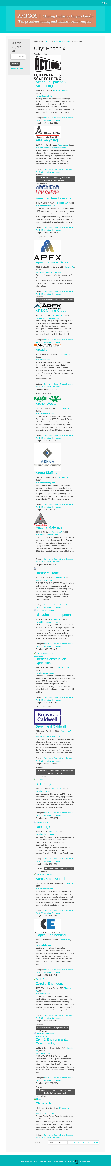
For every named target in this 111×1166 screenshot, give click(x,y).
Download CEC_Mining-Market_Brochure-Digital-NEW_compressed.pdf (56, 1091)
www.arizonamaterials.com (47, 535)
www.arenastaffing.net (45, 483)
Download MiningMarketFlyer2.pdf (59, 868)
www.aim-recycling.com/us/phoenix (51, 147)
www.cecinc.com (43, 1053)
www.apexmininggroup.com (47, 318)
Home (48, 41)
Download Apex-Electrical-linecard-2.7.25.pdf (55, 300)
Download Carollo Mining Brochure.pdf (53, 1028)
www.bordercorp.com (45, 673)
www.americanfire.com (45, 206)
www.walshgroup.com (45, 414)
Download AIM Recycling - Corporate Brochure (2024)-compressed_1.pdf (56, 179)
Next (89, 1142)
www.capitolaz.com (44, 945)
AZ (66, 145)
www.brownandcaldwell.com (48, 736)
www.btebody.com (43, 791)
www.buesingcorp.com (45, 834)
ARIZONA (65, 90)
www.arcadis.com (43, 360)
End (96, 1142)
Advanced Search (18, 68)
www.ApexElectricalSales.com (48, 272)
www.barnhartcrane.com (46, 580)
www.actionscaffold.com (46, 96)
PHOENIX (60, 203)
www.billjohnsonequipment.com (49, 622)
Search (15, 63)
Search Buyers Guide (62, 41)
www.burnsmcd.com (44, 889)
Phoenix (56, 90)
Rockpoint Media (84, 1161)
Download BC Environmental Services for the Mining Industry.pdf (56, 772)
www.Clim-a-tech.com (45, 1113)
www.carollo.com (43, 993)
